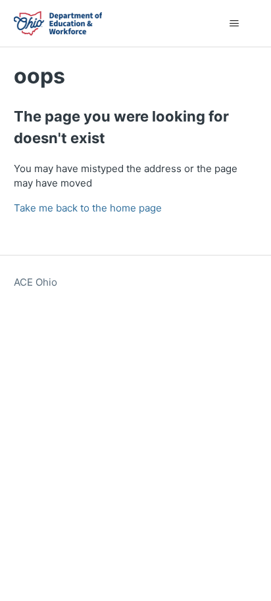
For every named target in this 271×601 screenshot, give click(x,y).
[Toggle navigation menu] (233, 23)
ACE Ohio (35, 282)
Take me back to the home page (88, 208)
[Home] (58, 23)
